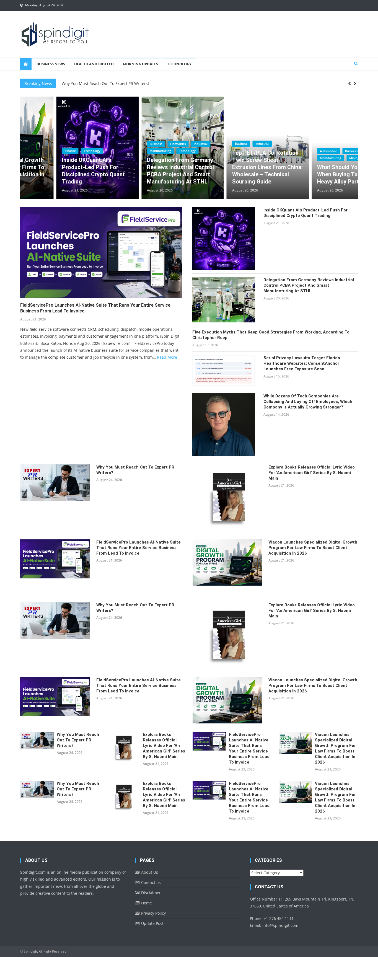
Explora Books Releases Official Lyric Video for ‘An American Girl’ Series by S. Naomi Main (311, 473)
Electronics (142, 144)
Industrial (165, 144)
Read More (167, 357)
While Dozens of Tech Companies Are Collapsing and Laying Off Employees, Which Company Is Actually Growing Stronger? (307, 402)
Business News (51, 63)
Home (146, 903)
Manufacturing (124, 151)
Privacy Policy (153, 913)
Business (120, 144)
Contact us (151, 882)
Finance (34, 151)
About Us (149, 872)
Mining (318, 158)
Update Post (152, 923)
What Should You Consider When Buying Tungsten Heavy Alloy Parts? (315, 174)
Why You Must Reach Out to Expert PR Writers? (105, 81)
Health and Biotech (94, 63)
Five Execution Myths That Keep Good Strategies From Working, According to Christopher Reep (270, 335)
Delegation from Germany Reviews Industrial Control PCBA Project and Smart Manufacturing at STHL (144, 171)
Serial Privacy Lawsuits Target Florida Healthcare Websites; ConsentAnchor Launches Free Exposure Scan (301, 363)
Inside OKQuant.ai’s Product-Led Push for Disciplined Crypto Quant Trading (57, 171)
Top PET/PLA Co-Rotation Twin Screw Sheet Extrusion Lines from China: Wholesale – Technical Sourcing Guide (231, 167)
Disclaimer (151, 892)
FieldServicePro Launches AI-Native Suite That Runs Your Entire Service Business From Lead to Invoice (95, 308)
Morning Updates (140, 63)
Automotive (292, 151)
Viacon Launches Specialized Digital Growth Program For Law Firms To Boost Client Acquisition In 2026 (312, 548)
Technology (179, 63)
